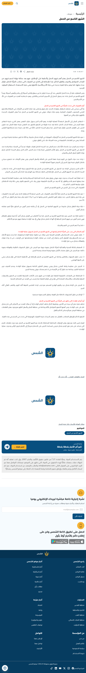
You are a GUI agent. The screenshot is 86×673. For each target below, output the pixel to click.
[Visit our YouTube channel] (61, 668)
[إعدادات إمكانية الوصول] (5, 668)
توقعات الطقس (36, 625)
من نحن (81, 638)
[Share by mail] (15, 71)
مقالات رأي (38, 586)
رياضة (40, 610)
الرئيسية (80, 14)
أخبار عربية (39, 577)
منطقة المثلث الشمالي (76, 620)
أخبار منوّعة (37, 599)
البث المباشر (6, 3)
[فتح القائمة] (82, 3)
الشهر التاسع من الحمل (74, 433)
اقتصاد (40, 605)
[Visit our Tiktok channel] (53, 668)
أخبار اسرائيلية (37, 572)
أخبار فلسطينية (37, 567)
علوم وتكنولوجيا (36, 620)
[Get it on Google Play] (59, 541)
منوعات (69, 14)
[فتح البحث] (17, 3)
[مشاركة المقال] (25, 72)
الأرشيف (39, 648)
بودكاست (81, 581)
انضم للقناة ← (19, 447)
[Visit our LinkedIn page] (57, 668)
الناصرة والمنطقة (78, 610)
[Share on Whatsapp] (12, 71)
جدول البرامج (79, 577)
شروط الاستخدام (78, 653)
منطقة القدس (79, 605)
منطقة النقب (79, 615)
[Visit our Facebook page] (73, 668)
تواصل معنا (38, 643)
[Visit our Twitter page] (65, 668)
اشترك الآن (78, 516)
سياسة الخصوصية (78, 648)
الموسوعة (38, 615)
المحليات (80, 599)
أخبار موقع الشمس (34, 561)
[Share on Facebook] (21, 71)
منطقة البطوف (79, 625)
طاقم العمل (80, 643)
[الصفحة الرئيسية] (73, 3)
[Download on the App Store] (76, 541)
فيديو (40, 591)
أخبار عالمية (38, 581)
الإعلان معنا (38, 638)
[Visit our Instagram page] (70, 668)
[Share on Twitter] (18, 71)
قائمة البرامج (79, 572)
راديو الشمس (78, 561)
